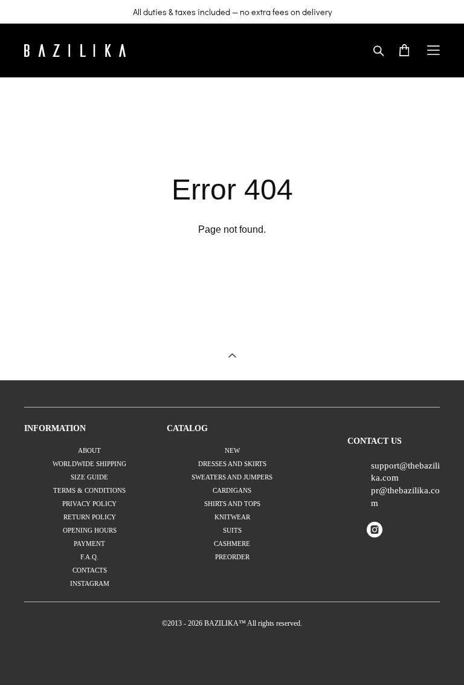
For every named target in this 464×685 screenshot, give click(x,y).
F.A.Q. (89, 556)
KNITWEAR (232, 517)
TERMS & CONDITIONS (89, 490)
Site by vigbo (232, 657)
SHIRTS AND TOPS (232, 503)
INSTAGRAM (89, 583)
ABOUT (89, 450)
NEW (232, 450)
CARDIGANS (232, 490)
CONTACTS (89, 570)
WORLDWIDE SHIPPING (89, 463)
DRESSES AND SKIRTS (232, 463)
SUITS (232, 530)
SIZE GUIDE (89, 477)
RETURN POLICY (89, 517)
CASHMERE (232, 543)
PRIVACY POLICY (89, 503)
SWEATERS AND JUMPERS (232, 477)
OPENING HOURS (90, 530)
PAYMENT (89, 543)
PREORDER (232, 556)
